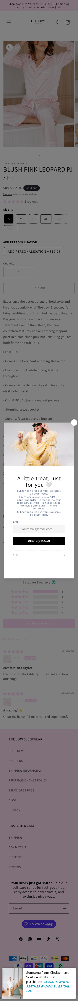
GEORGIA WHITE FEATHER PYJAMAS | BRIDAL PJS (48, 986)
